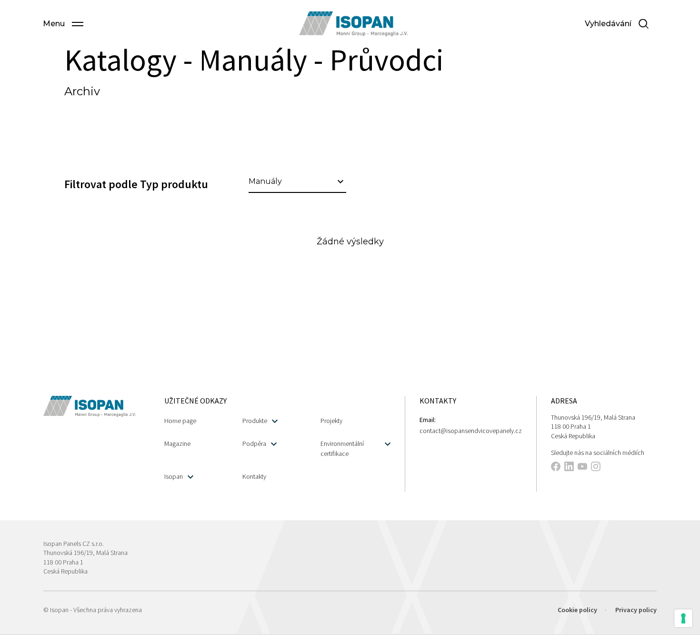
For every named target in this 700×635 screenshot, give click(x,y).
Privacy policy (636, 609)
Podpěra (254, 443)
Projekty (331, 420)
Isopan (173, 476)
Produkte (254, 420)
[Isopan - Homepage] (353, 23)
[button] (63, 24)
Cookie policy (577, 609)
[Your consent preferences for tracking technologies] (683, 618)
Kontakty (254, 476)
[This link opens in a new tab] (555, 468)
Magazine (177, 443)
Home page (180, 420)
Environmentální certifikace (342, 448)
